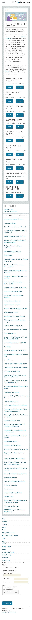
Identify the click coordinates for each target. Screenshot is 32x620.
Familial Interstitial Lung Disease (13, 492)
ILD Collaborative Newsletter (13, 568)
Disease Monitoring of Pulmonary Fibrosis (15, 473)
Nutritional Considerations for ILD (13, 291)
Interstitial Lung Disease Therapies (13, 219)
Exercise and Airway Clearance (12, 251)
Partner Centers (6, 546)
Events (7, 71)
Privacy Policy (5, 612)
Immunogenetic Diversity (10, 441)
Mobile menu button (3, 2)
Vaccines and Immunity (10, 477)
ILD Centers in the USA (8, 532)
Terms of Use (13, 612)
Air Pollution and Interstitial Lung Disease (15, 329)
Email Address (8, 573)
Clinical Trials (6, 560)
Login (3, 541)
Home (6, 10)
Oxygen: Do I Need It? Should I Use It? (14, 458)
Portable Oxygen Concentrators (12, 445)
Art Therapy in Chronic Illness (12, 371)
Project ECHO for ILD (8, 552)
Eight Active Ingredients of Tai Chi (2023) (15, 350)
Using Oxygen (8, 255)
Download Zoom (8, 209)
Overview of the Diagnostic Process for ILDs (16, 449)
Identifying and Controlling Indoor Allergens (16, 367)
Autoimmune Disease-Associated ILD (14, 424)
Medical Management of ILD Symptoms (14, 236)
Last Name (6, 582)
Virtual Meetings (6, 555)
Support (4, 524)
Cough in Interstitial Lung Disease (13, 325)
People (4, 549)
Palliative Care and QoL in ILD (12, 301)
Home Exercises (8, 489)
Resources (5, 557)
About (4, 544)
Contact (4, 521)
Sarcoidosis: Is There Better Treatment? (15, 316)
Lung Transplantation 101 (11, 401)
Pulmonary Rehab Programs (10, 535)
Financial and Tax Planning (11, 392)
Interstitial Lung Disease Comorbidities (14, 481)
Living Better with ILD (10, 333)
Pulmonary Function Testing (11, 506)
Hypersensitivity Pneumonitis (12, 304)
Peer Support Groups (10, 570)
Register (19, 87)
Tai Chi (4, 530)
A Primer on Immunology (10, 485)
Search (4, 538)
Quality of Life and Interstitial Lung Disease (15, 405)
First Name (6, 578)
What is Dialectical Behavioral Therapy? (15, 227)
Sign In (9, 87)
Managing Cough (8, 496)
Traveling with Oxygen (10, 223)
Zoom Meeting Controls (10, 211)
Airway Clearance (9, 360)
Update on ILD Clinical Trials (12, 420)
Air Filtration (7, 346)
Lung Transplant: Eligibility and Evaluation (15, 363)
